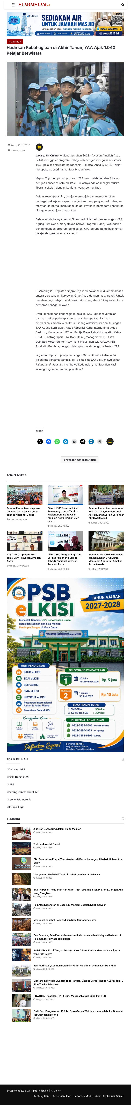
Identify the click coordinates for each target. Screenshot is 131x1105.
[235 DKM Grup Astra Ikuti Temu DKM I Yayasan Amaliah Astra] (24, 541)
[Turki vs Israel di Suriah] (21, 848)
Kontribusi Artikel (113, 1096)
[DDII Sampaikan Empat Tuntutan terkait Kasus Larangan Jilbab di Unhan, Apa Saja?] (21, 863)
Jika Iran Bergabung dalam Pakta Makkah (57, 828)
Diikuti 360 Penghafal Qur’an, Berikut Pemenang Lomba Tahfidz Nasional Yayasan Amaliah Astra (64, 559)
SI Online (56, 1090)
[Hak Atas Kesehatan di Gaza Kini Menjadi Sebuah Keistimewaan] (21, 909)
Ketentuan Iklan (62, 1096)
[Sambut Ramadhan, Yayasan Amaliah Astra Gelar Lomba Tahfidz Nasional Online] (24, 495)
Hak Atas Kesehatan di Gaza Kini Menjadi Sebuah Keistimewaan (69, 904)
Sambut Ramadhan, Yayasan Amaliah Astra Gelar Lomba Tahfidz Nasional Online (23, 511)
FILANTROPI (15, 41)
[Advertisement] (80, 264)
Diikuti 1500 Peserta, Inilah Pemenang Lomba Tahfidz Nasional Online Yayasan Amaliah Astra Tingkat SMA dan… (63, 514)
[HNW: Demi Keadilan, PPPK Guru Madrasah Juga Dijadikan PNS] (21, 1000)
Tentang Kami (42, 1096)
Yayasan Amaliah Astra (80, 459)
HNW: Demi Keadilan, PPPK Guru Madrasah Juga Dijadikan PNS (69, 995)
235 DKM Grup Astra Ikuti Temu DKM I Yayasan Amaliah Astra (24, 557)
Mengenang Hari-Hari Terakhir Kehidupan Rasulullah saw (66, 874)
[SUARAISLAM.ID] (34, 4)
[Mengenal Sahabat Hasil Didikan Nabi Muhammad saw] (21, 924)
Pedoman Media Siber (87, 1096)
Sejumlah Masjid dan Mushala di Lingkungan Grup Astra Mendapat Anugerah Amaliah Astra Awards (106, 559)
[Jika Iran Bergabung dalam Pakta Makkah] (21, 833)
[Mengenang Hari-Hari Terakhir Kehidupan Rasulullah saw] (21, 879)
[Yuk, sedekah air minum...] (65, 23)
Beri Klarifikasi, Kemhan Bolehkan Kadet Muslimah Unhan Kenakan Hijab (75, 965)
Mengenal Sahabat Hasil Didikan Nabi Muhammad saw (64, 920)
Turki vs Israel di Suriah (47, 844)
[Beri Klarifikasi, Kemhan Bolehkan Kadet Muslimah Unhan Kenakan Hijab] (21, 970)
